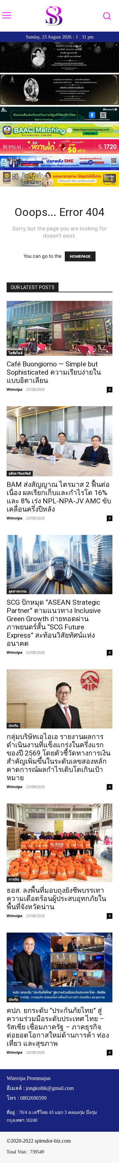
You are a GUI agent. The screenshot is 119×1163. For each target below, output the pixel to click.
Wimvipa (14, 389)
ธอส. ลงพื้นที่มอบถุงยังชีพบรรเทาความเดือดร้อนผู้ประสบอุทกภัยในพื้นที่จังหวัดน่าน (56, 898)
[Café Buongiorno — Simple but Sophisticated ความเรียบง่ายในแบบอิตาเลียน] (59, 328)
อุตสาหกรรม (18, 591)
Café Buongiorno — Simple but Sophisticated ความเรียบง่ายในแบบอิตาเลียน (54, 372)
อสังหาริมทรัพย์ (20, 473)
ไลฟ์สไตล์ (15, 353)
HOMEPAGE (80, 256)
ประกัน (13, 725)
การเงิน (14, 879)
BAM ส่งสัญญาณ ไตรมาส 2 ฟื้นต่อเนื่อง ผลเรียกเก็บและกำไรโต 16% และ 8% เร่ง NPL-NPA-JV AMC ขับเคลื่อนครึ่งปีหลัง (59, 497)
